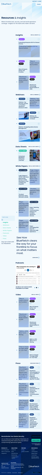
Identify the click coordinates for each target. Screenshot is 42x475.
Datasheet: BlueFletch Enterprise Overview (22, 158)
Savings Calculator (25, 451)
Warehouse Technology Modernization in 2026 (34, 87)
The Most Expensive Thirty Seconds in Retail (23, 196)
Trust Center (34, 455)
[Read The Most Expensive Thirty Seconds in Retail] (20, 191)
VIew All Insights (35, 35)
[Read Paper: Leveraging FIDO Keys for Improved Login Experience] (31, 223)
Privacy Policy (9, 472)
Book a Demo (36, 440)
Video (5, 236)
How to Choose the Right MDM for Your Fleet (34, 356)
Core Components (5, 449)
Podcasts (6, 233)
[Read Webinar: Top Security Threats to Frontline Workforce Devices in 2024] (28, 99)
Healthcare (13, 449)
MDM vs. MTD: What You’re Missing (33, 340)
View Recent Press (34, 363)
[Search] (2, 220)
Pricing (22, 449)
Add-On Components (5, 451)
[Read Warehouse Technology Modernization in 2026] (31, 82)
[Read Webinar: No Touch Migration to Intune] (39, 113)
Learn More (35, 257)
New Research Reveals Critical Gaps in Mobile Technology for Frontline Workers (34, 406)
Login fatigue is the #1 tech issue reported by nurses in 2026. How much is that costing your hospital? (24, 180)
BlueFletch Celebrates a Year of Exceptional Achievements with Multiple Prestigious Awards (34, 422)
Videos (21, 64)
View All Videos (35, 294)
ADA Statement (20, 472)
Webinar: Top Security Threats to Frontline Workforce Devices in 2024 (23, 104)
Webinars (6, 225)
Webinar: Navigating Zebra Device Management (28, 127)
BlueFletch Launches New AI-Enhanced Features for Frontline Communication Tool (35, 391)
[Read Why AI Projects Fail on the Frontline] (20, 66)
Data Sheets (7, 228)
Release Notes (34, 453)
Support (34, 1)
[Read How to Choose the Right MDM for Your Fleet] (31, 352)
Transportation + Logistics (15, 457)
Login (39, 1)
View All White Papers (33, 166)
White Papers (7, 230)
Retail (12, 451)
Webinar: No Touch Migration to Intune (34, 117)
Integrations (4, 453)
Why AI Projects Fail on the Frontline (23, 70)
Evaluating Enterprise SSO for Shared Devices (29, 43)
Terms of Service (14, 472)
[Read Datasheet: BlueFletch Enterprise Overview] (20, 153)
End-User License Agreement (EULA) (35, 457)
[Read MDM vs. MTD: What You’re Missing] (31, 336)
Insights (5, 222)
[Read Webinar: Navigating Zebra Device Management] (39, 124)
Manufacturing (14, 453)
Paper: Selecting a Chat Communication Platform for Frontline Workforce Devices (34, 211)
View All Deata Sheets (33, 146)
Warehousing (14, 455)
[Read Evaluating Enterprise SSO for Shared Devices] (39, 39)
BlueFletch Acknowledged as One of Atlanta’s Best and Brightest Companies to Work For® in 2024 (35, 375)
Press (4, 238)
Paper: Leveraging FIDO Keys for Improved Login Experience (34, 228)
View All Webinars (34, 94)
